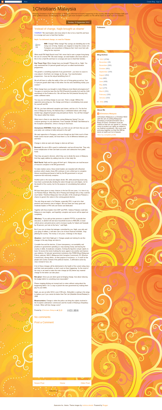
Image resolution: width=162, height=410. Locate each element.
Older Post (85, 383)
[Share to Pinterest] (77, 310)
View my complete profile (106, 135)
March (101, 91)
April (101, 88)
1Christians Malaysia (54, 8)
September (103, 72)
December (103, 62)
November (103, 65)
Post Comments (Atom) (67, 391)
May (101, 85)
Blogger (105, 405)
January (102, 98)
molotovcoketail (87, 405)
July (101, 78)
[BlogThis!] (70, 310)
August (102, 75)
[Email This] (68, 310)
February (103, 94)
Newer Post (39, 383)
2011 (102, 102)
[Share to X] (73, 310)
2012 (102, 59)
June (101, 81)
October (102, 68)
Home (62, 383)
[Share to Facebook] (75, 310)
